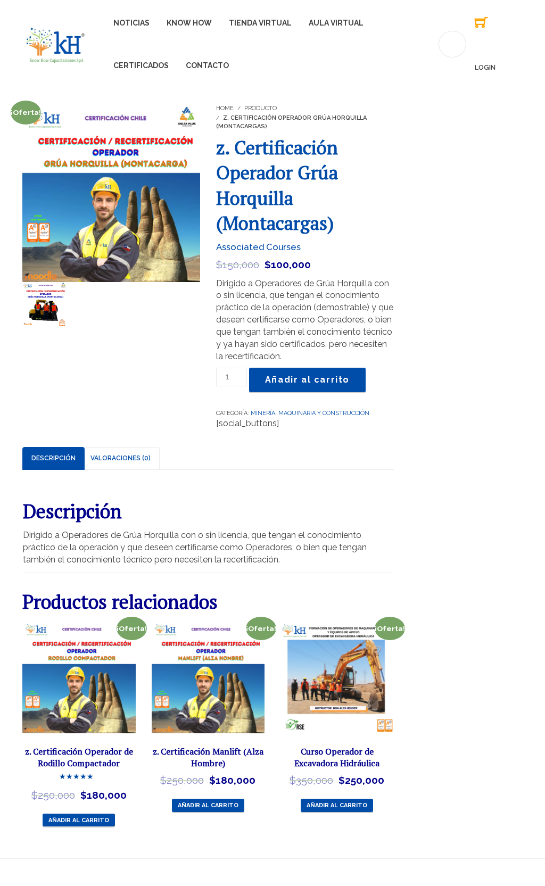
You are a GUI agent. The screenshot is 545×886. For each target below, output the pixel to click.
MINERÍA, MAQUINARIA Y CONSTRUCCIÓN (310, 413)
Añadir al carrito (307, 380)
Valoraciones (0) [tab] (120, 458)
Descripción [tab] (53, 458)
